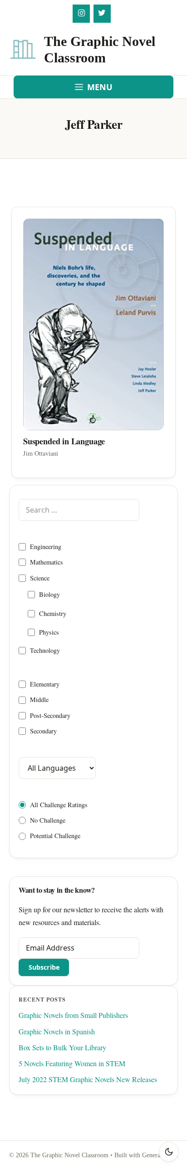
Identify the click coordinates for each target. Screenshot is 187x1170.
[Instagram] (81, 14)
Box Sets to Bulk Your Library (62, 1047)
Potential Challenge (55, 835)
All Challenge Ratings (59, 804)
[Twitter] (102, 14)
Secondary (43, 731)
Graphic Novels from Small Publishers (73, 1015)
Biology (49, 594)
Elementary (44, 684)
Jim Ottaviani (40, 453)
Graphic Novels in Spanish (57, 1031)
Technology (45, 650)
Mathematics (46, 562)
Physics (49, 632)
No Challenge (47, 820)
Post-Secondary (50, 715)
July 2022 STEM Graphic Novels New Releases (88, 1079)
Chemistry (52, 613)
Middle (39, 699)
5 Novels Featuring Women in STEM (72, 1063)
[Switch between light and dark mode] (169, 1152)
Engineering (45, 546)
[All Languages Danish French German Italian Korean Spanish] (57, 767)
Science (39, 578)
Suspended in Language (64, 441)
